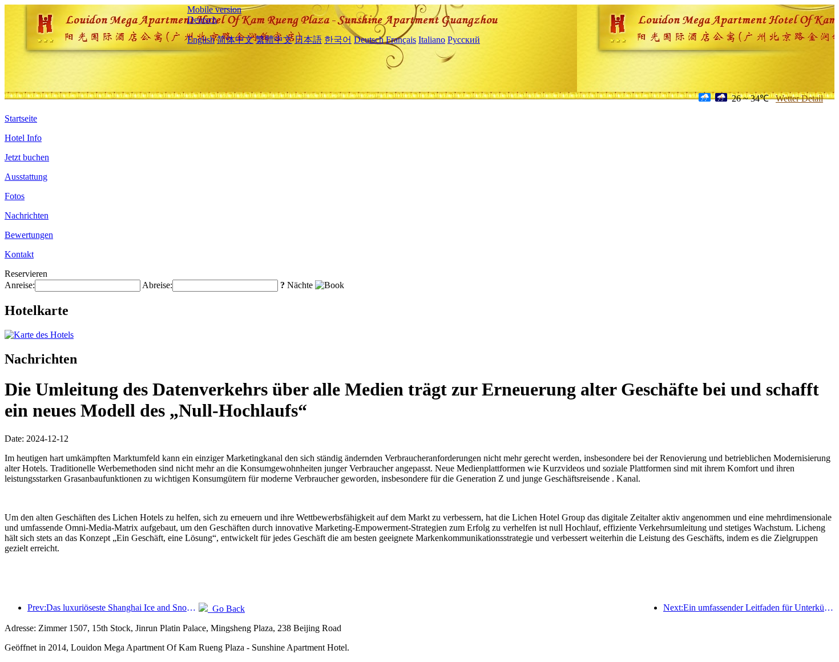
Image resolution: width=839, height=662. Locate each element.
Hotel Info (23, 138)
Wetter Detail (799, 98)
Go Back (226, 608)
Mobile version (214, 9)
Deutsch (202, 20)
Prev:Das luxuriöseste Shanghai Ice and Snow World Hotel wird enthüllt (113, 607)
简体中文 (235, 40)
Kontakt (19, 254)
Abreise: (157, 285)
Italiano (431, 40)
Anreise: (20, 285)
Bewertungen (29, 235)
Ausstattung (26, 176)
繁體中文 (274, 40)
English (201, 40)
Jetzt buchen (27, 157)
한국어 (338, 40)
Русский (463, 40)
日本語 (308, 40)
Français (401, 40)
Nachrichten (27, 215)
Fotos (15, 196)
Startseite (21, 118)
